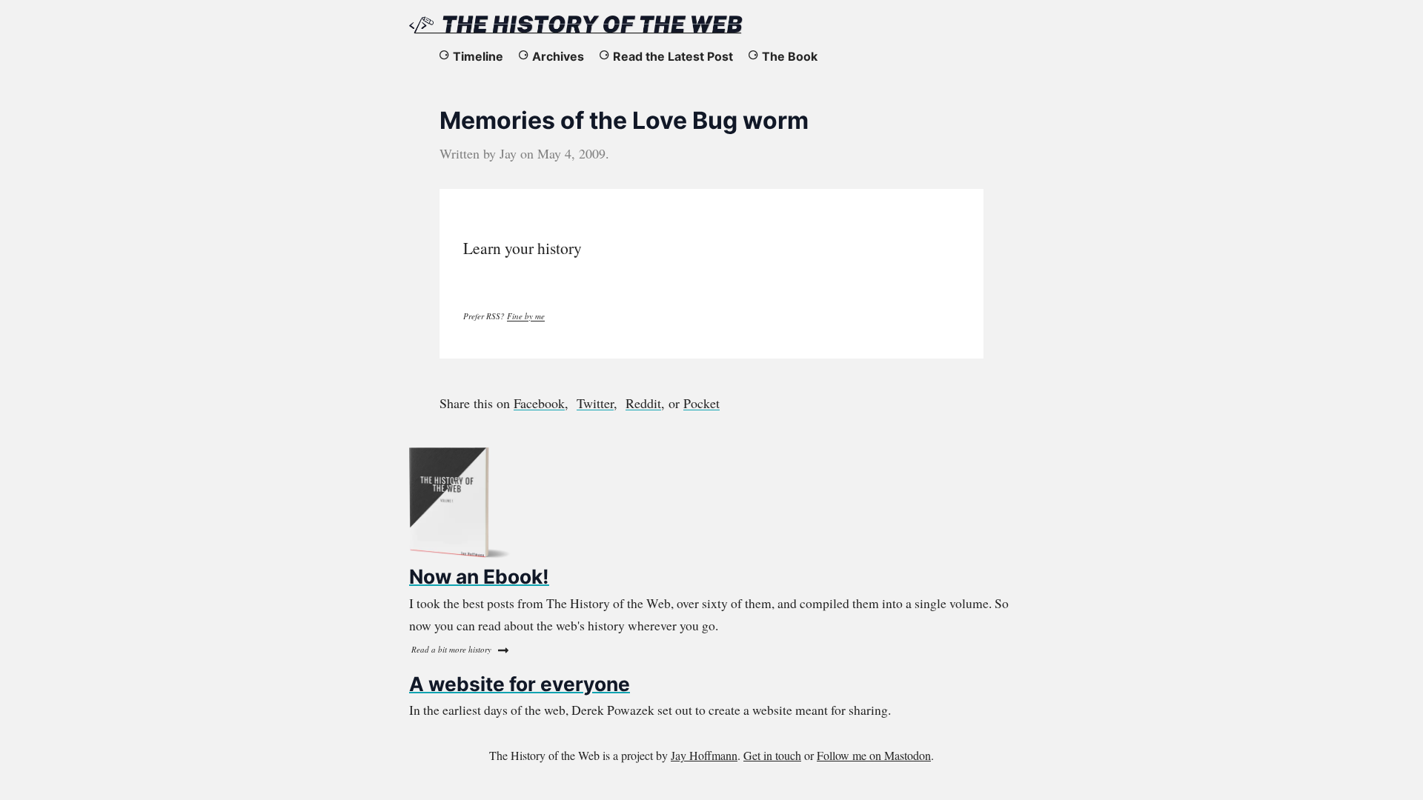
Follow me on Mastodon (874, 755)
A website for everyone (519, 684)
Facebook (539, 403)
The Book (789, 56)
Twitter (595, 403)
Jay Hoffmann (704, 755)
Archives (558, 56)
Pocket (701, 403)
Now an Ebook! (479, 576)
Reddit (643, 403)
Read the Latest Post (673, 56)
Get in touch (772, 755)
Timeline (478, 56)
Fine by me (526, 315)
